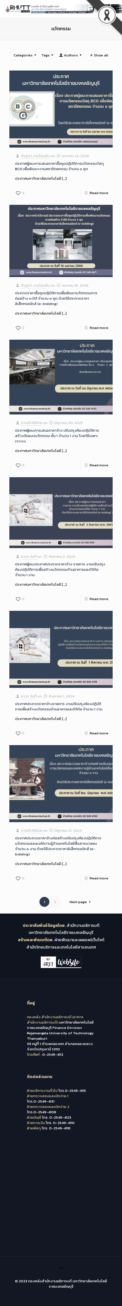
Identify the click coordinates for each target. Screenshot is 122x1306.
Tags (45, 55)
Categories (23, 55)
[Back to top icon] (61, 1268)
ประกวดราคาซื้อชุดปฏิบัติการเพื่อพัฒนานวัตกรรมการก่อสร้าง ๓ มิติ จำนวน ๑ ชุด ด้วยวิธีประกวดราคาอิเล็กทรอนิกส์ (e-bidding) (56, 298)
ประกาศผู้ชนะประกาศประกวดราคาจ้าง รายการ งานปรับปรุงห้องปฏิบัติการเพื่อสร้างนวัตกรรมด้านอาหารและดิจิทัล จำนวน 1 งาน (60, 569)
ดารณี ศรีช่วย (31, 422)
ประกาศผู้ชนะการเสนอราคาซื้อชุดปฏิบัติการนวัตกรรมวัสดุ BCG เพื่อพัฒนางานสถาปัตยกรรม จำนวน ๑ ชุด (59, 166)
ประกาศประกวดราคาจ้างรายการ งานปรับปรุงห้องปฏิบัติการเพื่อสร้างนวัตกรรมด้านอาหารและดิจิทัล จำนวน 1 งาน (58, 706)
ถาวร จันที (29, 556)
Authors (71, 55)
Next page (78, 902)
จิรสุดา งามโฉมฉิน (35, 156)
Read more (99, 193)
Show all (101, 55)
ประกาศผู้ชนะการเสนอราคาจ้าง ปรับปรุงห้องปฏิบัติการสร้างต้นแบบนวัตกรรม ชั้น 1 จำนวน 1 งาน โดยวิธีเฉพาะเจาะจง (57, 436)
